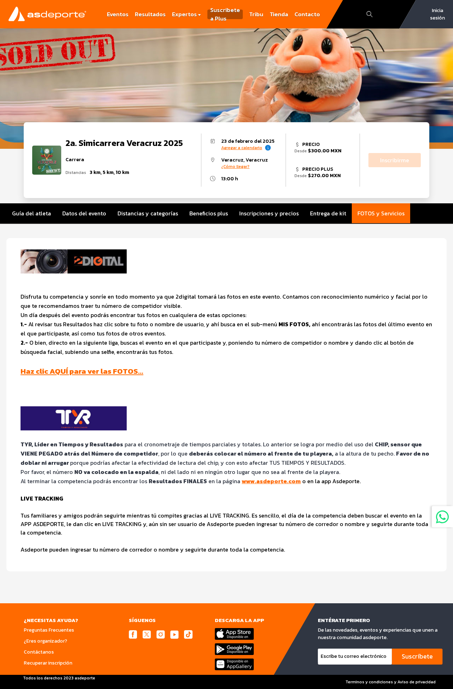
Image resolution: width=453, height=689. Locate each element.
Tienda (279, 14)
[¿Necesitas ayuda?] (442, 516)
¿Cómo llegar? (235, 166)
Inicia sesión (437, 14)
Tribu (256, 14)
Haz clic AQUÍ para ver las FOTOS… (82, 371)
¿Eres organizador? (45, 641)
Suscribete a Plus (225, 14)
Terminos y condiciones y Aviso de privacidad (390, 682)
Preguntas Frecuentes (49, 630)
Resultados (150, 14)
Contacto (307, 14)
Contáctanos (39, 652)
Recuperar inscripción (48, 663)
